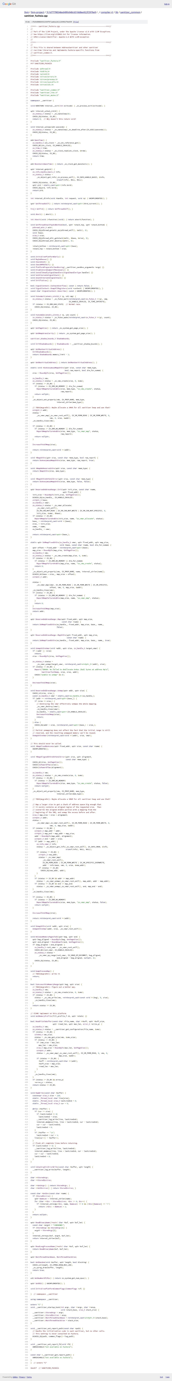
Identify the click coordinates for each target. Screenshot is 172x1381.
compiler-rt (107, 12)
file (76, 22)
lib (116, 12)
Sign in (166, 4)
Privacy (22, 1377)
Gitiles (15, 1377)
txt (161, 1377)
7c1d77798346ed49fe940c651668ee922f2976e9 (71, 12)
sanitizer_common (130, 12)
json (167, 1377)
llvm (26, 12)
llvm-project (37, 12)
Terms (29, 1377)
